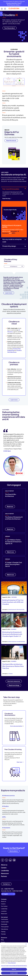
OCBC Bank (7, 451)
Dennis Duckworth (12, 609)
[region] (14, 958)
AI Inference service (8, 795)
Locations (3, 911)
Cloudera (11, 673)
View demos (4, 929)
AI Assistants (6, 827)
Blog (2, 939)
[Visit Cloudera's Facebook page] (2, 860)
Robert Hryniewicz (13, 641)
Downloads (4, 924)
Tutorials (3, 934)
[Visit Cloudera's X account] (6, 860)
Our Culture (4, 906)
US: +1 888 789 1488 (7, 889)
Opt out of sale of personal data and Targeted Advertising (14, 965)
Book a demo (14, 851)
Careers (3, 868)
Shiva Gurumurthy (20, 609)
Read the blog (6, 198)
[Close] (26, 944)
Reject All (14, 969)
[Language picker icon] (5, 9)
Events (3, 942)
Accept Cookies (14, 973)
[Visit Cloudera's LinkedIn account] (10, 860)
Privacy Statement (12, 962)
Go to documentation (16, 726)
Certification (4, 919)
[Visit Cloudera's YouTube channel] (14, 860)
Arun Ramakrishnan (21, 641)
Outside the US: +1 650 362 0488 (11, 891)
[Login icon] (2, 9)
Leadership (5, 870)
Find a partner (5, 926)
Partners (4, 876)
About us (4, 865)
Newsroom (5, 873)
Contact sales (5, 922)
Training (3, 931)
